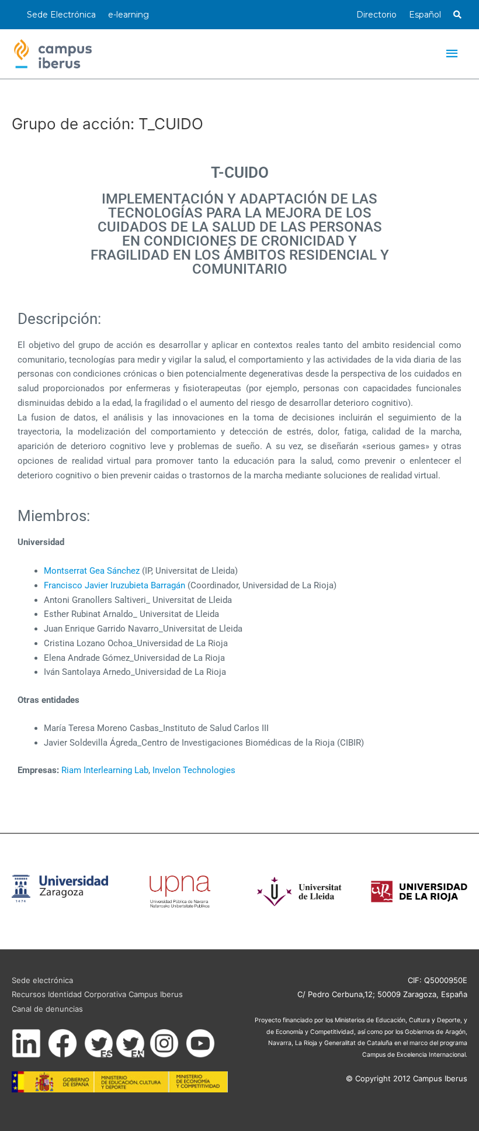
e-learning (128, 14)
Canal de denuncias (47, 1008)
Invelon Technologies (193, 770)
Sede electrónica (42, 980)
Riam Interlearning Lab (104, 770)
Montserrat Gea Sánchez (92, 571)
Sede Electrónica (61, 14)
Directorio (376, 14)
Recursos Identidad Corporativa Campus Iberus (97, 994)
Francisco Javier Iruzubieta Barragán (114, 585)
